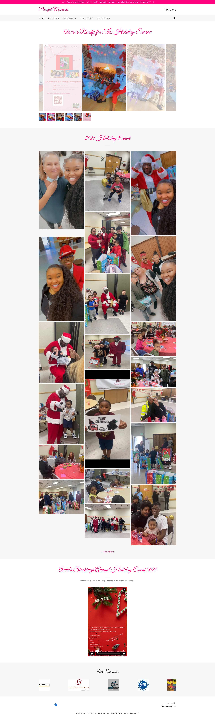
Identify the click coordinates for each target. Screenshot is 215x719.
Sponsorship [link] (114, 713)
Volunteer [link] (86, 18)
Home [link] (42, 18)
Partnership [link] (131, 713)
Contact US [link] (103, 18)
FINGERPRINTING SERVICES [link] (90, 713)
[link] (73, 10)
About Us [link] (53, 18)
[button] (69, 18)
